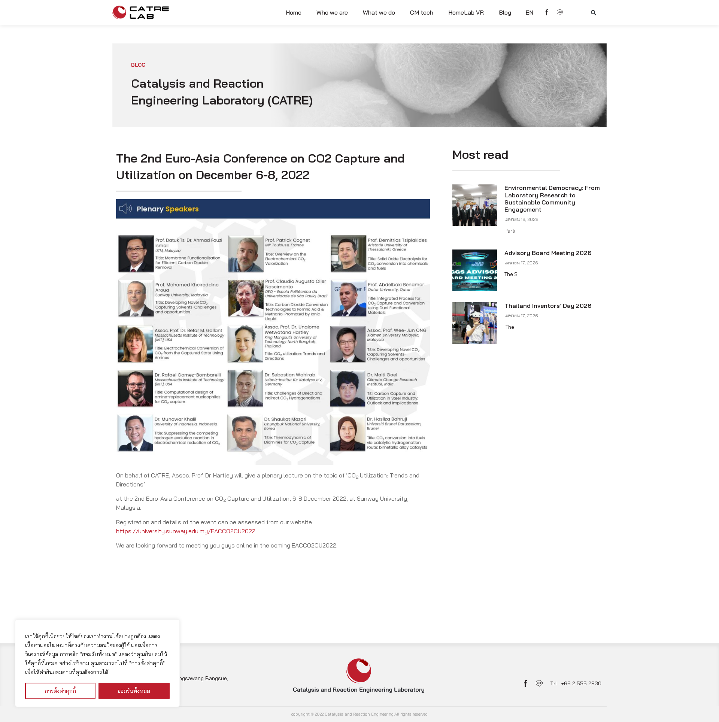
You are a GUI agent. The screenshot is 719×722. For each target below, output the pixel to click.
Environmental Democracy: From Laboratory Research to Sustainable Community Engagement (552, 198)
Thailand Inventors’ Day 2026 (547, 305)
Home (293, 12)
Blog (505, 12)
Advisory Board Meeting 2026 (547, 253)
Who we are (332, 12)
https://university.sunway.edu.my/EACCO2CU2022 (185, 531)
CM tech (421, 12)
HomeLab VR (466, 12)
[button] (593, 13)
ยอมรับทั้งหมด (134, 691)
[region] (97, 663)
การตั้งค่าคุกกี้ (60, 691)
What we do (379, 12)
